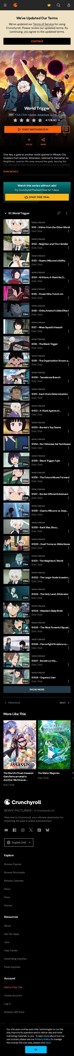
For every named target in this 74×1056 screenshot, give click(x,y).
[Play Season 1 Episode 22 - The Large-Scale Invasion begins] (37, 576)
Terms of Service (43, 24)
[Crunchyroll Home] (22, 802)
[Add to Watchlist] (66, 129)
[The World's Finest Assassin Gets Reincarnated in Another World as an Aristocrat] (19, 753)
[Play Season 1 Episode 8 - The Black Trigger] (37, 343)
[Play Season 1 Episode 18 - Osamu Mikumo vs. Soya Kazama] (37, 510)
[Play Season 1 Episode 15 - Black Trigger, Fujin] (37, 460)
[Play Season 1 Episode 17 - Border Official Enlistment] (37, 493)
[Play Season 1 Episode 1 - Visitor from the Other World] (37, 226)
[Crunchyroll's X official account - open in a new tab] (31, 830)
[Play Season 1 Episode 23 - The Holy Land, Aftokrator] (37, 593)
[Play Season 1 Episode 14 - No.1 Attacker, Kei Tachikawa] (37, 443)
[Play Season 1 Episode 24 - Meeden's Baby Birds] (37, 610)
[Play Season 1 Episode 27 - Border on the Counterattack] (37, 660)
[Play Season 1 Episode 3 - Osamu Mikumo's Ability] (37, 260)
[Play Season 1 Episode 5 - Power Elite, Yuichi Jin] (37, 293)
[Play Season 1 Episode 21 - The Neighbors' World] (37, 560)
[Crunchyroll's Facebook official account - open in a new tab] (14, 830)
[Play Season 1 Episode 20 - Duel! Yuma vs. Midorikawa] (37, 543)
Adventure (43, 114)
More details (10, 171)
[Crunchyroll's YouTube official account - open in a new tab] (6, 830)
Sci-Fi (53, 114)
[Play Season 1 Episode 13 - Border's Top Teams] (37, 426)
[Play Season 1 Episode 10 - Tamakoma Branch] (37, 376)
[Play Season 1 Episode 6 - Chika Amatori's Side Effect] (37, 310)
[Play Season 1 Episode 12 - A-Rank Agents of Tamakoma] (37, 410)
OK (35, 1049)
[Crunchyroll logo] (15, 5)
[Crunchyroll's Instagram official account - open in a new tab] (23, 830)
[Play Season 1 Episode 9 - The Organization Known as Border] (37, 360)
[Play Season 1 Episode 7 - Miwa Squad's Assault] (37, 326)
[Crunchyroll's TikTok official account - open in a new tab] (39, 830)
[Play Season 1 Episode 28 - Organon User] (37, 676)
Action (32, 114)
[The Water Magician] (54, 750)
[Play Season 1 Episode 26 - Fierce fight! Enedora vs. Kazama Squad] (37, 643)
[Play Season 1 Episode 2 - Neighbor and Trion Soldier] (37, 243)
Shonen (62, 114)
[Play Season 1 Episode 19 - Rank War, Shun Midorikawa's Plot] (37, 526)
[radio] (15, 120)
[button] (5, 5)
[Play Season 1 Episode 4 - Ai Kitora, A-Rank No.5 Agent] (37, 276)
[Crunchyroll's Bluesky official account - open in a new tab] (47, 830)
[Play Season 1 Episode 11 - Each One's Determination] (37, 393)
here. (48, 1042)
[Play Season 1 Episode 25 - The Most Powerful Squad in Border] (37, 626)
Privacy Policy (42, 1039)
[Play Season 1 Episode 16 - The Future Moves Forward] (37, 476)
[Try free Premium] (49, 5)
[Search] (58, 5)
